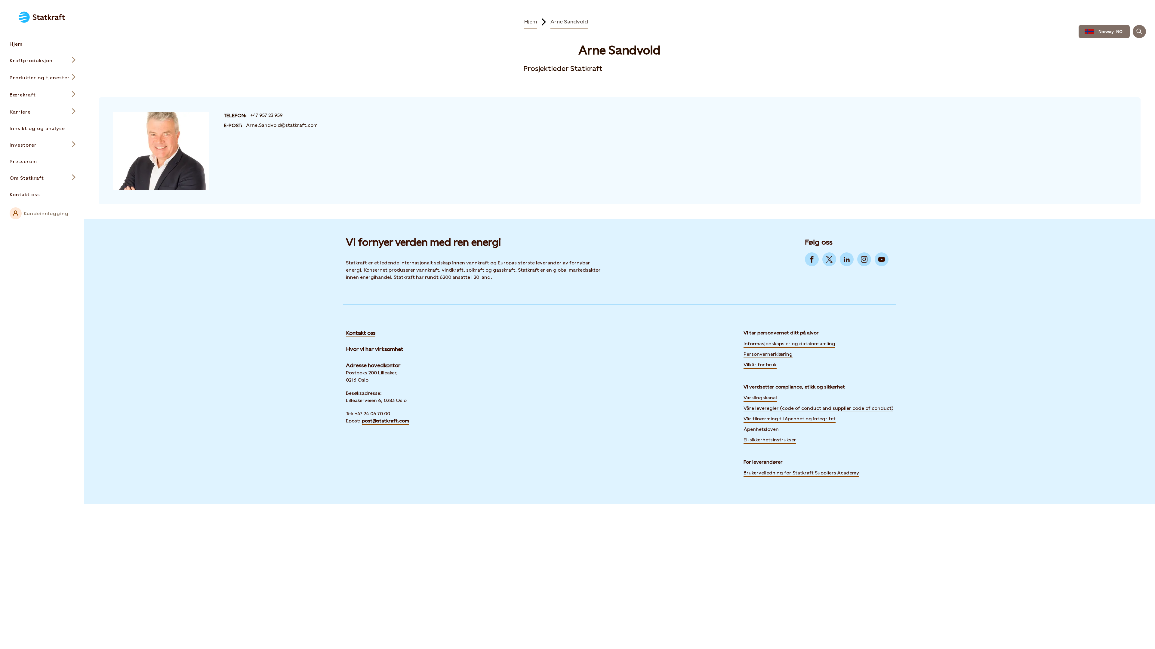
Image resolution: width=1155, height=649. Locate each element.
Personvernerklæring (768, 353)
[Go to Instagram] (864, 259)
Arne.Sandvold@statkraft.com (282, 125)
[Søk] (1139, 31)
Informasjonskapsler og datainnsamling (789, 343)
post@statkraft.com (385, 421)
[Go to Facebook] (812, 259)
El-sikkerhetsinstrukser (770, 440)
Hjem (530, 21)
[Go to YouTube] (882, 259)
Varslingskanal (760, 398)
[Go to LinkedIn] (847, 259)
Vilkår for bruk (760, 364)
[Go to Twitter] (829, 259)
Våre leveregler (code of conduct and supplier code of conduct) (818, 408)
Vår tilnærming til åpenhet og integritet (790, 419)
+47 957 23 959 (266, 115)
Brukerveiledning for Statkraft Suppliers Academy (801, 472)
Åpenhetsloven (761, 429)
